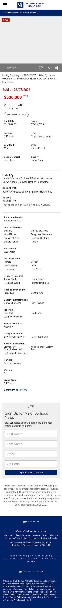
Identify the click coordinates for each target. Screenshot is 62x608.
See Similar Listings (16, 115)
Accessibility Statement (21, 559)
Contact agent (11, 68)
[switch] (41, 68)
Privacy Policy (40, 556)
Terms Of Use (18, 556)
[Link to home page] (31, 5)
